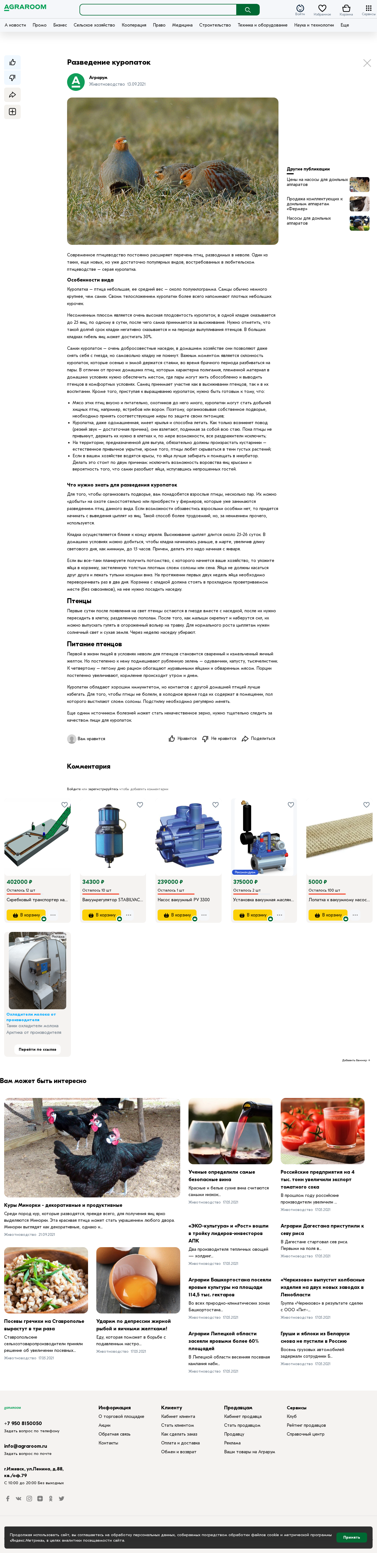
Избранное (322, 13)
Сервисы (369, 13)
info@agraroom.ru (25, 1446)
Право (159, 25)
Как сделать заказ (179, 1434)
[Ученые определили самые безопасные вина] (230, 1131)
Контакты (108, 1443)
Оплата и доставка (180, 1443)
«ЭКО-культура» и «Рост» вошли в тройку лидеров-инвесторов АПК (229, 1233)
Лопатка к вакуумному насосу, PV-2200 (339, 899)
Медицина (182, 25)
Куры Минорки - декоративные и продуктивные (63, 1205)
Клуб (292, 1416)
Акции (104, 1425)
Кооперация (134, 25)
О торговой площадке (121, 1416)
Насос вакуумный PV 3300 (184, 899)
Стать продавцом (242, 1425)
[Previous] (14, 829)
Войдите (74, 789)
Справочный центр (306, 1434)
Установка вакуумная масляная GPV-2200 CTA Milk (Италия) (264, 899)
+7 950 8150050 (23, 1423)
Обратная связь (115, 1434)
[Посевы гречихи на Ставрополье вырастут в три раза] (46, 1280)
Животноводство (20, 1234)
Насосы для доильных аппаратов (309, 221)
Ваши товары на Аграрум (249, 1451)
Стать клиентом (177, 1425)
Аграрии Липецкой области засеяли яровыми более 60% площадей (224, 1341)
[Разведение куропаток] (360, 184)
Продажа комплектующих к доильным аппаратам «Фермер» (315, 203)
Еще (345, 25)
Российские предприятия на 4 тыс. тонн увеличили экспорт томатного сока (318, 1179)
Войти (300, 13)
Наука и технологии (314, 25)
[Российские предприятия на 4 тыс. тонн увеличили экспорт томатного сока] (323, 1131)
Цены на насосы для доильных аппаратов (317, 182)
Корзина (346, 13)
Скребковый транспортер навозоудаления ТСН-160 (37, 899)
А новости (15, 25)
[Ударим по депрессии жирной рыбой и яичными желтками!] (138, 1280)
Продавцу (234, 1434)
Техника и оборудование (263, 25)
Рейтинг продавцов (306, 1425)
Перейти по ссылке (37, 1049)
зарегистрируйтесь (103, 789)
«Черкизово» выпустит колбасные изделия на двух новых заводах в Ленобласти (323, 1287)
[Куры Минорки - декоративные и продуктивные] (92, 1147)
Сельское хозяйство (94, 25)
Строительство (215, 25)
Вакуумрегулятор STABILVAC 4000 (113, 899)
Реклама (58, 937)
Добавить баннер (354, 1060)
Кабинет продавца (243, 1416)
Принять (351, 1537)
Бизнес (60, 25)
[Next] (66, 829)
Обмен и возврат (179, 1451)
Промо (40, 25)
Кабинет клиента (178, 1416)
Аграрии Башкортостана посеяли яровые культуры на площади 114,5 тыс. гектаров (230, 1287)
